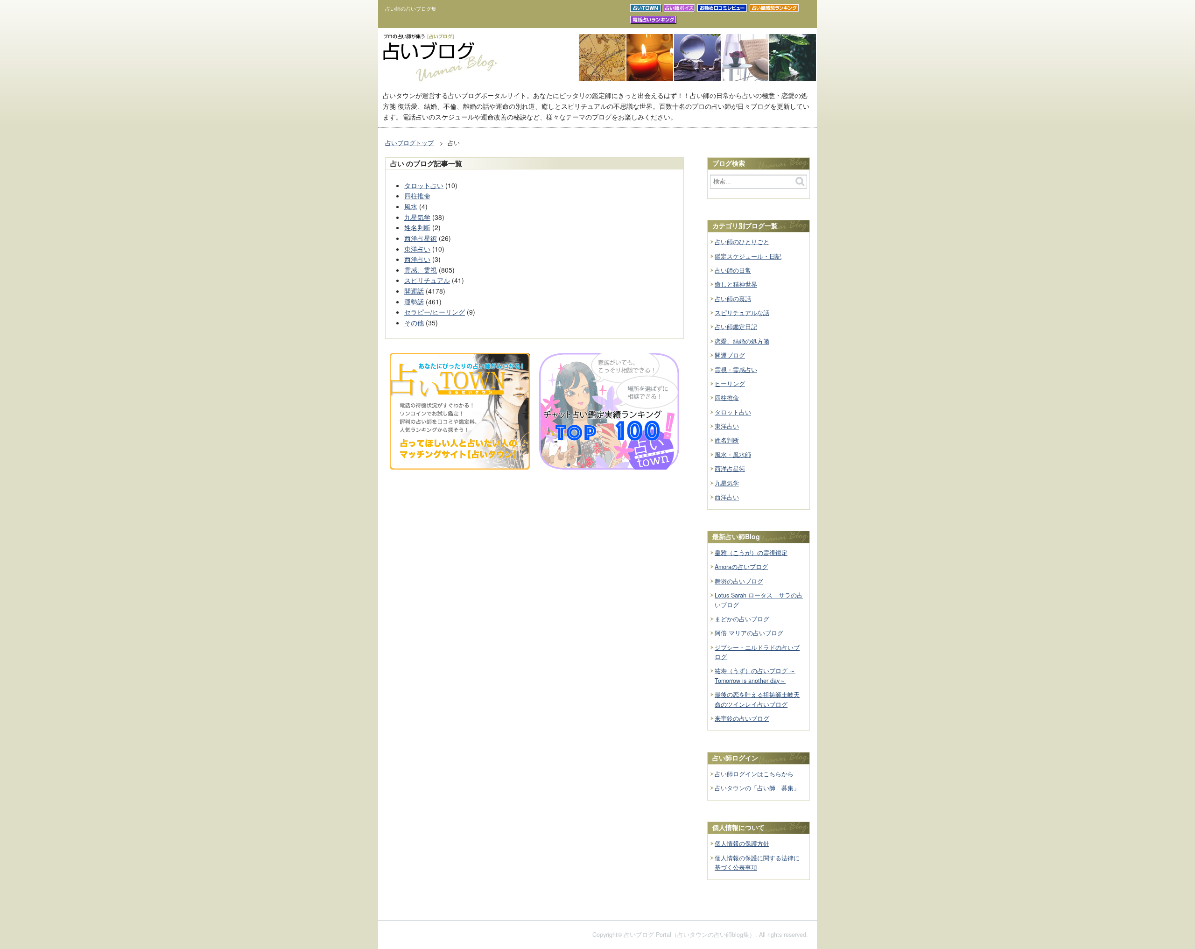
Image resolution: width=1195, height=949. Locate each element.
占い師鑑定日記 (736, 327)
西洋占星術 (420, 238)
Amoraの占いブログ (741, 566)
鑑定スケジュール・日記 (748, 256)
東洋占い (417, 248)
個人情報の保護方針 (742, 843)
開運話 (414, 290)
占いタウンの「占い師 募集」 (757, 788)
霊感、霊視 (420, 269)
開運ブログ (730, 355)
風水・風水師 (733, 454)
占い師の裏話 (733, 299)
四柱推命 (417, 195)
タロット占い (423, 185)
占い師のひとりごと (742, 242)
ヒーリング (730, 384)
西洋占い (417, 259)
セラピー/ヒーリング (434, 311)
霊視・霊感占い (736, 370)
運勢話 (414, 301)
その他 (414, 322)
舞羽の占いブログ (739, 581)
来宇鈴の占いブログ (742, 718)
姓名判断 (417, 227)
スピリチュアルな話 (742, 313)
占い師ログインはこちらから (754, 774)
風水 (410, 206)
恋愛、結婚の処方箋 (742, 341)
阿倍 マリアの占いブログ (749, 633)
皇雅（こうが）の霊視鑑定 (751, 552)
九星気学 (417, 217)
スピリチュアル (427, 280)
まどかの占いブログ (742, 619)
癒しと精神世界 (736, 284)
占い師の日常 (733, 270)
